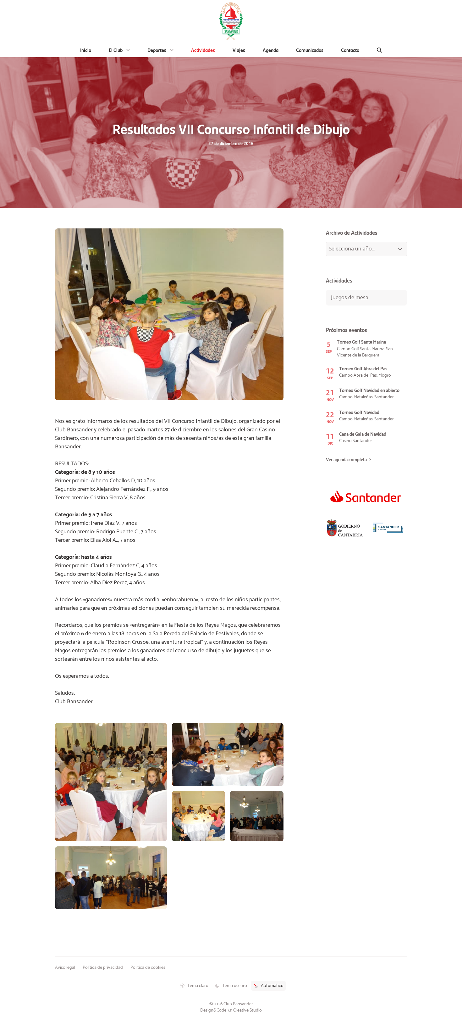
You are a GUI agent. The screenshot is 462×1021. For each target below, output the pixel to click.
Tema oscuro (234, 986)
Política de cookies (147, 967)
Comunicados (309, 49)
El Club (116, 49)
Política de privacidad (103, 967)
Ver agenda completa (346, 460)
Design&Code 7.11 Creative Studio (231, 1010)
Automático (272, 986)
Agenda (270, 49)
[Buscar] (379, 50)
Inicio (85, 49)
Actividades (203, 49)
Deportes (156, 49)
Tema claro (197, 986)
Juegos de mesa (349, 297)
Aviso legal (65, 967)
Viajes (239, 49)
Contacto (350, 49)
